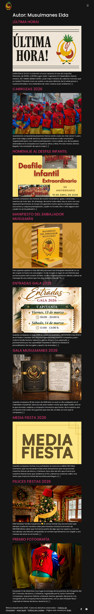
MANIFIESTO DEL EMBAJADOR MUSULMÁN (38, 216)
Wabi (69, 610)
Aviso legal (21, 610)
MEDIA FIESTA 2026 (29, 417)
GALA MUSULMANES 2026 (35, 350)
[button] (87, 6)
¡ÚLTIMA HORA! (26, 21)
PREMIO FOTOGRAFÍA (31, 539)
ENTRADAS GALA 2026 (32, 283)
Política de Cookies (36, 610)
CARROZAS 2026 (27, 89)
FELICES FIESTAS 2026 (32, 481)
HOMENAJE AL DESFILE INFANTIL (40, 151)
